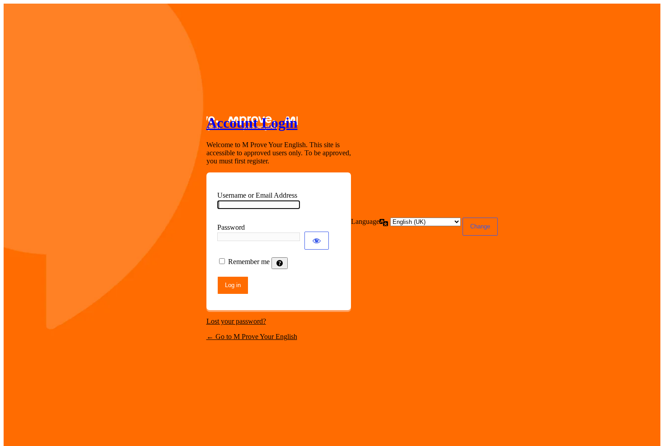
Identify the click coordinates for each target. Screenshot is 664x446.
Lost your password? (236, 321)
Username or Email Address (257, 195)
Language (365, 221)
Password (231, 227)
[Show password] (316, 241)
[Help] (279, 263)
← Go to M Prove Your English (251, 336)
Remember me (249, 261)
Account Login (252, 123)
